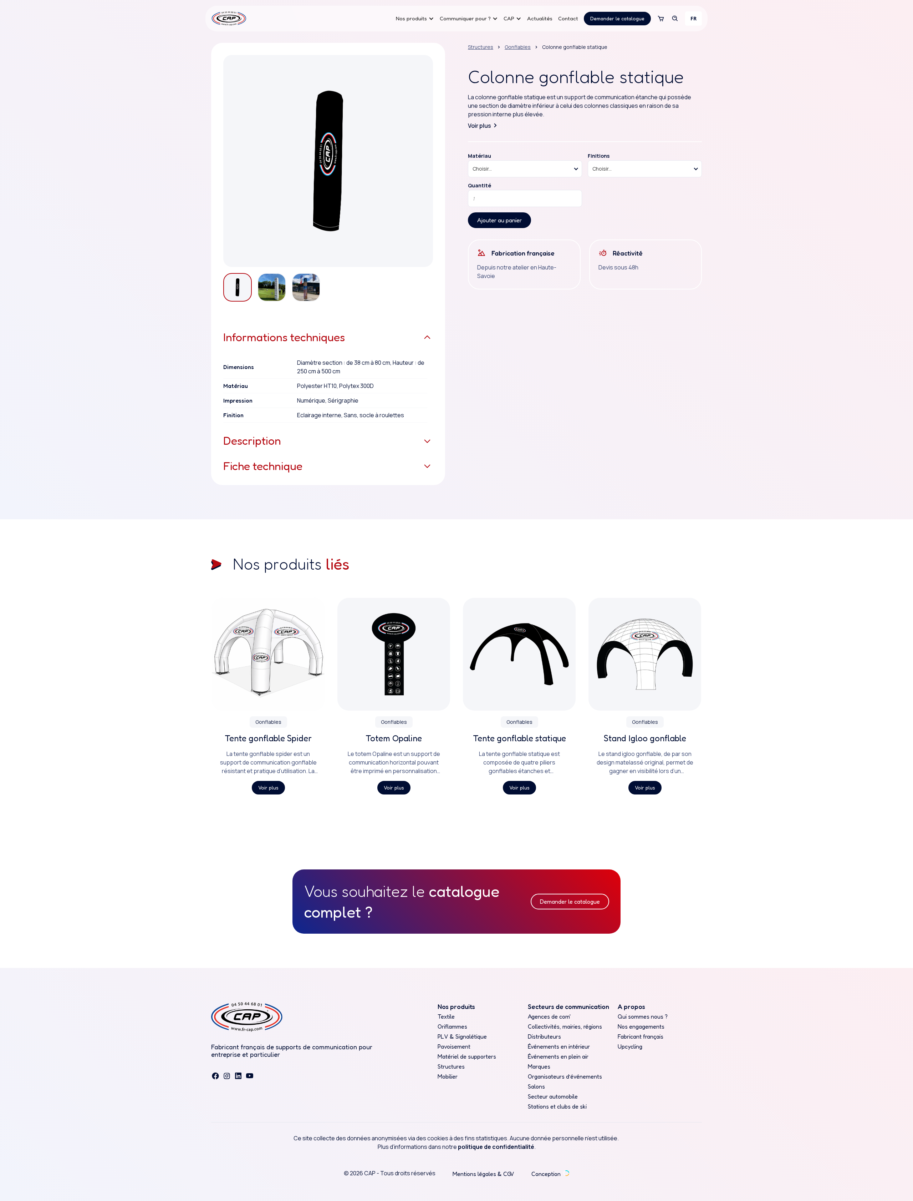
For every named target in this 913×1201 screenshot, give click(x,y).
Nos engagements (641, 1026)
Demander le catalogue (617, 18)
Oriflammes (452, 1026)
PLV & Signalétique (462, 1036)
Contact (568, 18)
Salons (536, 1086)
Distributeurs (544, 1036)
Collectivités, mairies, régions (565, 1026)
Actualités (539, 18)
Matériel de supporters (467, 1056)
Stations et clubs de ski (557, 1106)
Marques (539, 1066)
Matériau (479, 155)
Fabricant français (640, 1036)
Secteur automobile (553, 1096)
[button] (415, 18)
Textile (446, 1016)
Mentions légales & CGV (483, 1173)
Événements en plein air (558, 1056)
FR (693, 18)
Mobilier (448, 1076)
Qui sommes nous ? (643, 1016)
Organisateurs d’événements (565, 1076)
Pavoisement (454, 1046)
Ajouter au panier (499, 220)
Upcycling (630, 1046)
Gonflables (518, 47)
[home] (229, 18)
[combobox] (693, 18)
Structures (480, 47)
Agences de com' (549, 1016)
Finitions (598, 155)
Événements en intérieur (559, 1046)
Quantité (479, 185)
